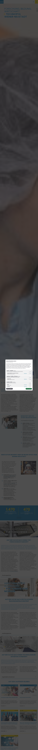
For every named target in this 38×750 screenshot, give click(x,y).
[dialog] (19, 375)
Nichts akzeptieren (9, 388)
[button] (28, 371)
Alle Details (25, 373)
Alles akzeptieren (28, 388)
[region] (19, 378)
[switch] (29, 371)
